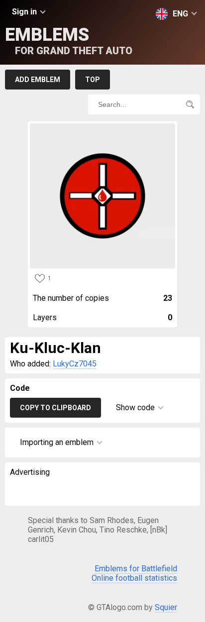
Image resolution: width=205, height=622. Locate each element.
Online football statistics (134, 578)
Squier (166, 607)
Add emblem (37, 80)
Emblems (68, 40)
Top (92, 80)
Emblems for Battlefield (136, 568)
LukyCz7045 (75, 363)
